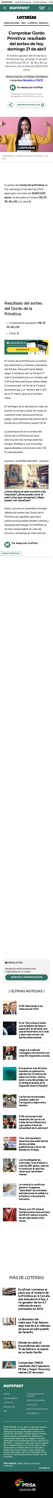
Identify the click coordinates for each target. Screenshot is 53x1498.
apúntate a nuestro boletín (26, 977)
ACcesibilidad (32, 1413)
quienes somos (11, 1398)
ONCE (23, 23)
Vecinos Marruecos (23, 2)
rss (5, 1411)
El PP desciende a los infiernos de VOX (31, 1007)
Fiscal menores (40, 2)
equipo (7, 1394)
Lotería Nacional (12, 23)
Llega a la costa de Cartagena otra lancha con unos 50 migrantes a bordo (34, 1052)
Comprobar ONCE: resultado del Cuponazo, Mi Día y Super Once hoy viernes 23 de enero (34, 1367)
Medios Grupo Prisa (26, 1490)
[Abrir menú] (4, 8)
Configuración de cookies (35, 1395)
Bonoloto (43, 23)
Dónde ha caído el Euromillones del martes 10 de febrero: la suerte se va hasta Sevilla (34, 1347)
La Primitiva (32, 23)
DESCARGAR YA (22, 350)
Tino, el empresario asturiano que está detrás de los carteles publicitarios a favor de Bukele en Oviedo (33, 1143)
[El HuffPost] (19, 7)
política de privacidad (36, 1409)
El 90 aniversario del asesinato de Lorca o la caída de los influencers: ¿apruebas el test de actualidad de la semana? (33, 1122)
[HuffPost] (14, 1385)
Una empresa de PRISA (26, 1482)
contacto (8, 1403)
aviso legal (31, 1405)
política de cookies (35, 1400)
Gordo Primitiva (11, 553)
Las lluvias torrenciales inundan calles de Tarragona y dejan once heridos (32, 1101)
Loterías (26, 17)
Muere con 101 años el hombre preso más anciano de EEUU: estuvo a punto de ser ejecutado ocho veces (34, 1215)
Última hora (42, 8)
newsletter (9, 1407)
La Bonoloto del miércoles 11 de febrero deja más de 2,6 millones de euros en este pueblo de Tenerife (34, 1325)
